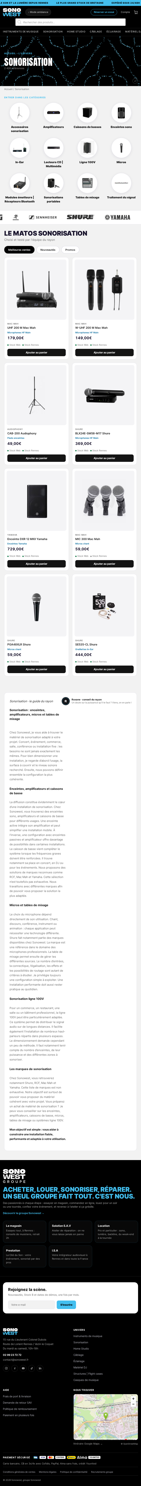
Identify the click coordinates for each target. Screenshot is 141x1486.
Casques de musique (86, 1379)
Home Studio (76, 31)
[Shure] (61, 217)
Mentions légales (47, 1472)
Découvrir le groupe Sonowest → (23, 1213)
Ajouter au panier (36, 352)
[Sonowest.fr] (12, 12)
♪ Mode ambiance (38, 12)
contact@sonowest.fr (15, 1359)
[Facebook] (14, 1368)
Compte (125, 12)
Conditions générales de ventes (19, 1472)
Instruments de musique (21, 31)
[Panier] (136, 12)
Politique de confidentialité (73, 1472)
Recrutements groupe (102, 1472)
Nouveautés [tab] (47, 249)
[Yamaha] (97, 217)
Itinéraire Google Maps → (88, 1443)
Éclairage (113, 31)
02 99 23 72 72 (12, 1354)
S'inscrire (66, 1304)
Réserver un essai (104, 12)
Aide (6, 1389)
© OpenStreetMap (129, 1443)
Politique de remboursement (20, 1408)
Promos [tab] (70, 249)
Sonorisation (53, 31)
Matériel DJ (80, 1367)
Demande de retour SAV (17, 1402)
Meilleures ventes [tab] (19, 249)
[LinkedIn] (40, 1368)
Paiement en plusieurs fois (18, 1415)
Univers (79, 1329)
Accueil (8, 89)
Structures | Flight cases (88, 1373)
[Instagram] (6, 1368)
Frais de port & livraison (17, 1396)
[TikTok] (31, 1368)
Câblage (96, 31)
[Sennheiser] (23, 217)
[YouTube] (23, 1368)
